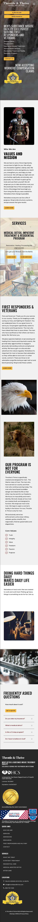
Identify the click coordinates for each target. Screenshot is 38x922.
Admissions (7, 837)
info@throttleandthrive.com (13, 884)
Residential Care (9, 864)
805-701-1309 (8, 888)
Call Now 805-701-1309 (16, 5)
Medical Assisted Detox (12, 867)
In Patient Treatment (11, 860)
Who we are (7, 830)
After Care (7, 870)
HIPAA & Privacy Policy (21, 913)
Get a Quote (10, 710)
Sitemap (12, 913)
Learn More (9, 208)
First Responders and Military (15, 843)
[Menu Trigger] (33, 3)
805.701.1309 (17, 12)
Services (6, 833)
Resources (7, 840)
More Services (26, 257)
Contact (6, 847)
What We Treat (9, 857)
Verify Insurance (17, 16)
